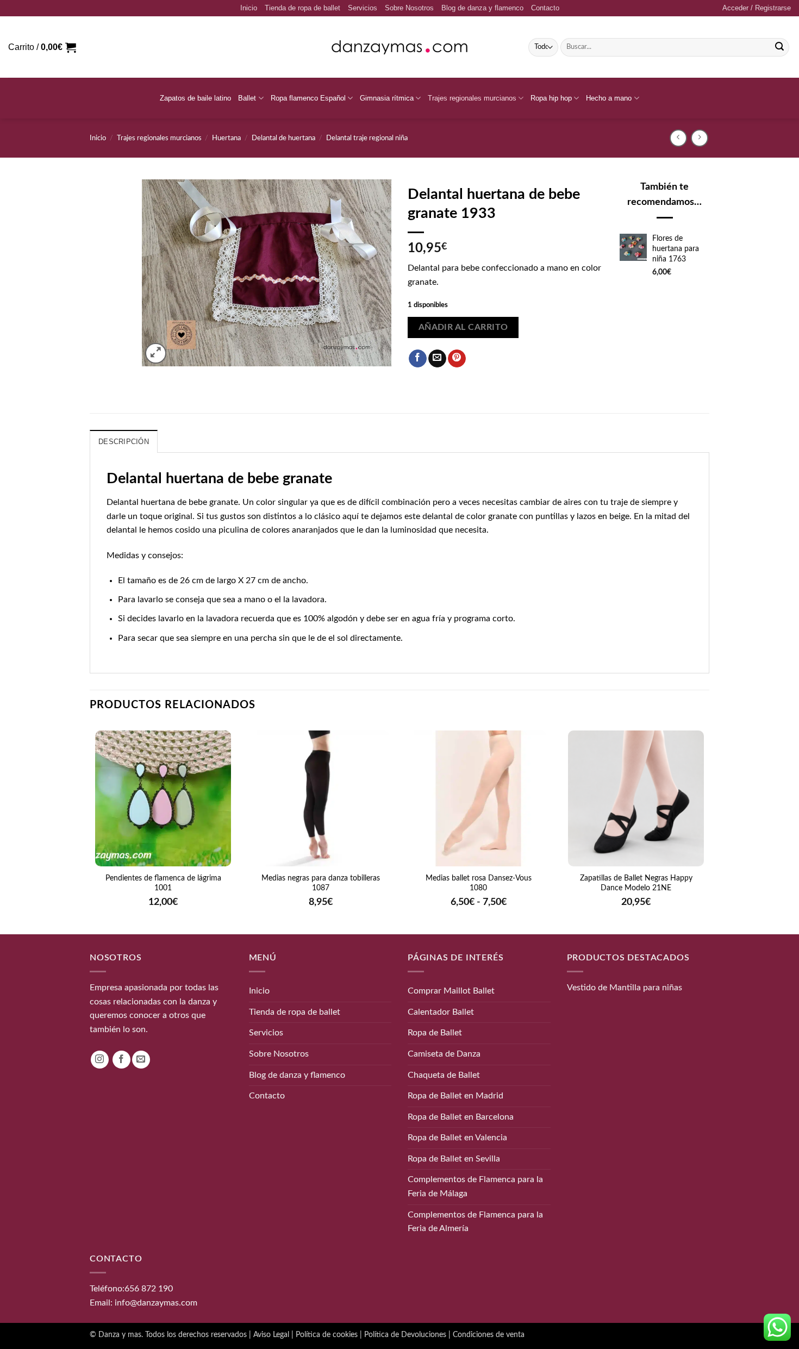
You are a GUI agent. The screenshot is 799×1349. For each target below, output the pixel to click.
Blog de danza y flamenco (482, 8)
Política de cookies (327, 1335)
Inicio (248, 8)
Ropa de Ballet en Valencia (457, 1137)
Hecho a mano (609, 98)
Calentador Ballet (441, 1011)
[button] (756, 8)
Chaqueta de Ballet (444, 1074)
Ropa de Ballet (435, 1032)
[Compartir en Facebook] (418, 358)
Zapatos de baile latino (195, 98)
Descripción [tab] (123, 442)
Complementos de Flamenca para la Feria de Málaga (475, 1186)
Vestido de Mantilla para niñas (624, 987)
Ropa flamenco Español (308, 98)
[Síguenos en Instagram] (100, 1060)
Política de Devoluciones (405, 1335)
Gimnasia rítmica (387, 98)
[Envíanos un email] (141, 1060)
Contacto (545, 8)
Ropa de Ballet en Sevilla (454, 1158)
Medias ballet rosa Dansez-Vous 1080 (479, 883)
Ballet (247, 98)
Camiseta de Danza (444, 1054)
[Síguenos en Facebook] (121, 1060)
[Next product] (678, 137)
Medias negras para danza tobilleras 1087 (320, 883)
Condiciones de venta (489, 1335)
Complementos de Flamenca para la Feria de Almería (475, 1221)
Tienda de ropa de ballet (302, 8)
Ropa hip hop (551, 98)
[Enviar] (779, 47)
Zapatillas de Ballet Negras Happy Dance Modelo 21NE (636, 883)
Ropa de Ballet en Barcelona (461, 1116)
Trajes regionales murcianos (472, 98)
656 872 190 (148, 1288)
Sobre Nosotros (409, 8)
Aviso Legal (271, 1335)
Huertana (226, 138)
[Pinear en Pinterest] (457, 358)
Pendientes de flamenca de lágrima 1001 (163, 883)
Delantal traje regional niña (367, 138)
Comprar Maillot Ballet (451, 990)
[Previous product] (699, 137)
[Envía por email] (437, 358)
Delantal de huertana (283, 138)
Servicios (362, 8)
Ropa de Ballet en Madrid (455, 1095)
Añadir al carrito (463, 327)
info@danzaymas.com (156, 1302)
